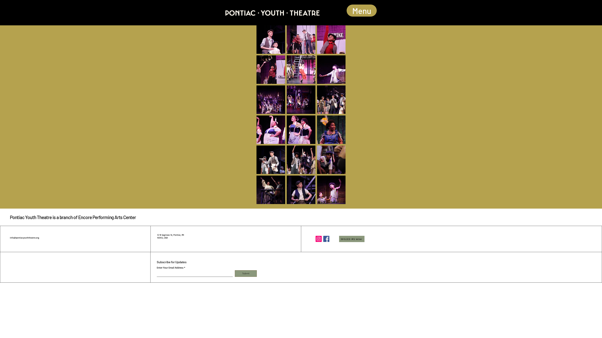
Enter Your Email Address (170, 267)
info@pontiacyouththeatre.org (24, 237)
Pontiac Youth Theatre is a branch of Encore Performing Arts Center (73, 217)
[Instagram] (319, 239)
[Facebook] (326, 239)
